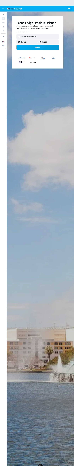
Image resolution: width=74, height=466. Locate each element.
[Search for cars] (3, 23)
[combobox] (22, 32)
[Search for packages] (3, 27)
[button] (3, 8)
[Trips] (3, 36)
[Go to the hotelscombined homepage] (14, 8)
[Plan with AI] (3, 31)
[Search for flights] (3, 14)
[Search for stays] (3, 19)
